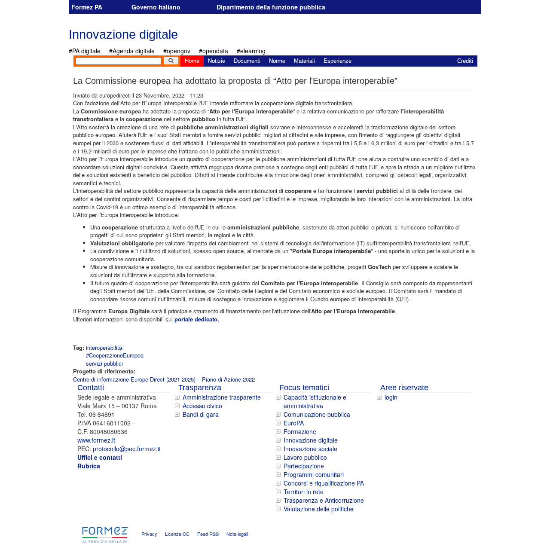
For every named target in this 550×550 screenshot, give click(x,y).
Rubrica (88, 465)
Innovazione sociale (310, 448)
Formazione (300, 431)
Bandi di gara (201, 414)
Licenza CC (177, 534)
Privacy (149, 534)
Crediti (465, 61)
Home (192, 61)
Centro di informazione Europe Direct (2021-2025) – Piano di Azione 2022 (164, 379)
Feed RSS (208, 534)
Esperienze (337, 61)
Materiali (304, 61)
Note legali (237, 534)
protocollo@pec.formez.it (127, 448)
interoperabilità (104, 347)
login (391, 397)
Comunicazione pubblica (317, 414)
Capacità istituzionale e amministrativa (315, 401)
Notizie (216, 61)
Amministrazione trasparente (222, 397)
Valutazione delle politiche (319, 508)
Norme (277, 61)
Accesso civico (202, 405)
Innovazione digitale (123, 34)
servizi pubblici (104, 363)
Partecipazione (304, 465)
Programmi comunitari (314, 474)
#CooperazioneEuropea (115, 355)
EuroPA (294, 423)
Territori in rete (304, 491)
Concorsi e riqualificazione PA (324, 483)
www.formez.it (96, 440)
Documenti (247, 61)
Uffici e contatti (99, 457)
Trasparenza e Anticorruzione (324, 500)
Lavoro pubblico (305, 457)
